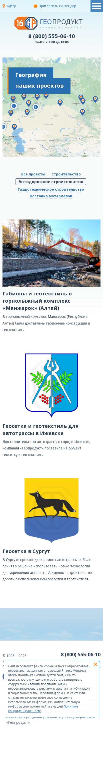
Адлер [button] (11, 6)
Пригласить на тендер (57, 5)
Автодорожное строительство (50, 181)
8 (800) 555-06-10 (51, 36)
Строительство (66, 174)
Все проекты (33, 174)
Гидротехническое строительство (51, 189)
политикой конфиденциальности (68, 763)
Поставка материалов (51, 196)
